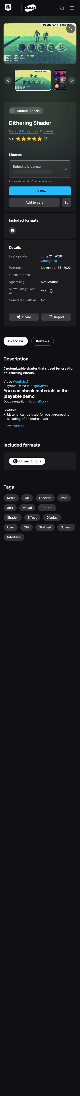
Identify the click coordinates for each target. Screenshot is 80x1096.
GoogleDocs (37, 401)
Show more (12, 426)
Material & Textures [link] (23, 131)
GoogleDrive (37, 386)
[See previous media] (8, 80)
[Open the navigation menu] (72, 8)
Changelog (49, 261)
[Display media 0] (33, 80)
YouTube (20, 381)
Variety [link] (48, 131)
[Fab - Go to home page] (30, 8)
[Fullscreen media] (70, 28)
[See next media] (72, 80)
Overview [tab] (15, 341)
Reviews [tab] (42, 341)
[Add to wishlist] (66, 202)
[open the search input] (62, 8)
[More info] (50, 291)
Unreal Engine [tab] (30, 461)
